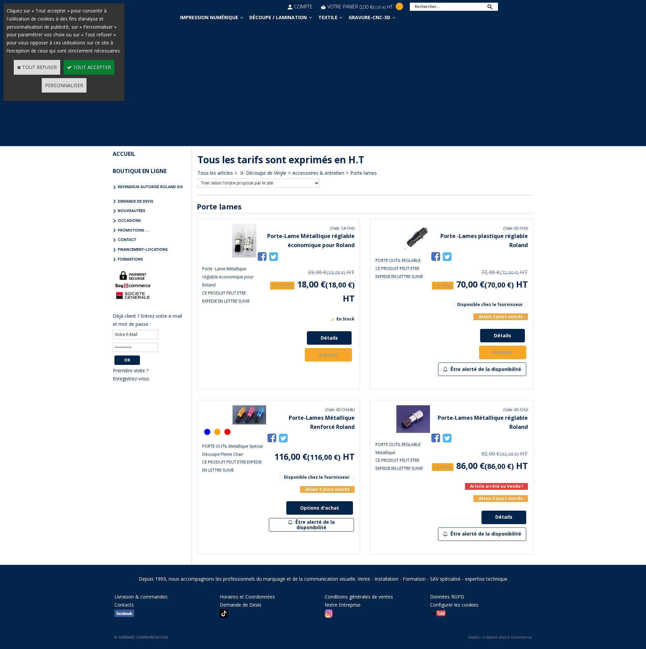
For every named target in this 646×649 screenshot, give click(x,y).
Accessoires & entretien (318, 173)
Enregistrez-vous (131, 378)
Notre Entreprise (343, 605)
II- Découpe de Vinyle (262, 173)
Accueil (124, 154)
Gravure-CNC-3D (369, 17)
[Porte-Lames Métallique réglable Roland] (413, 431)
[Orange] (217, 432)
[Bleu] (207, 432)
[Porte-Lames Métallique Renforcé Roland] (249, 422)
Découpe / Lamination (278, 17)
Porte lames (363, 173)
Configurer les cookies (454, 605)
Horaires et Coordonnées (247, 596)
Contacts (124, 605)
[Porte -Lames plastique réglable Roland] (417, 247)
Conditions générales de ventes (359, 596)
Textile (327, 17)
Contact (127, 239)
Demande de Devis (135, 201)
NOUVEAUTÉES (131, 210)
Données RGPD (447, 596)
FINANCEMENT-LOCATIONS (143, 249)
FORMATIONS (130, 259)
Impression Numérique (209, 17)
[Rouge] (227, 432)
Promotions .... (133, 230)
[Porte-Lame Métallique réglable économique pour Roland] (244, 255)
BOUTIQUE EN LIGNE (140, 171)
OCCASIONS (129, 220)
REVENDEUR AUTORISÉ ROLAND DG (150, 186)
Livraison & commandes (141, 596)
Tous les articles (215, 173)
